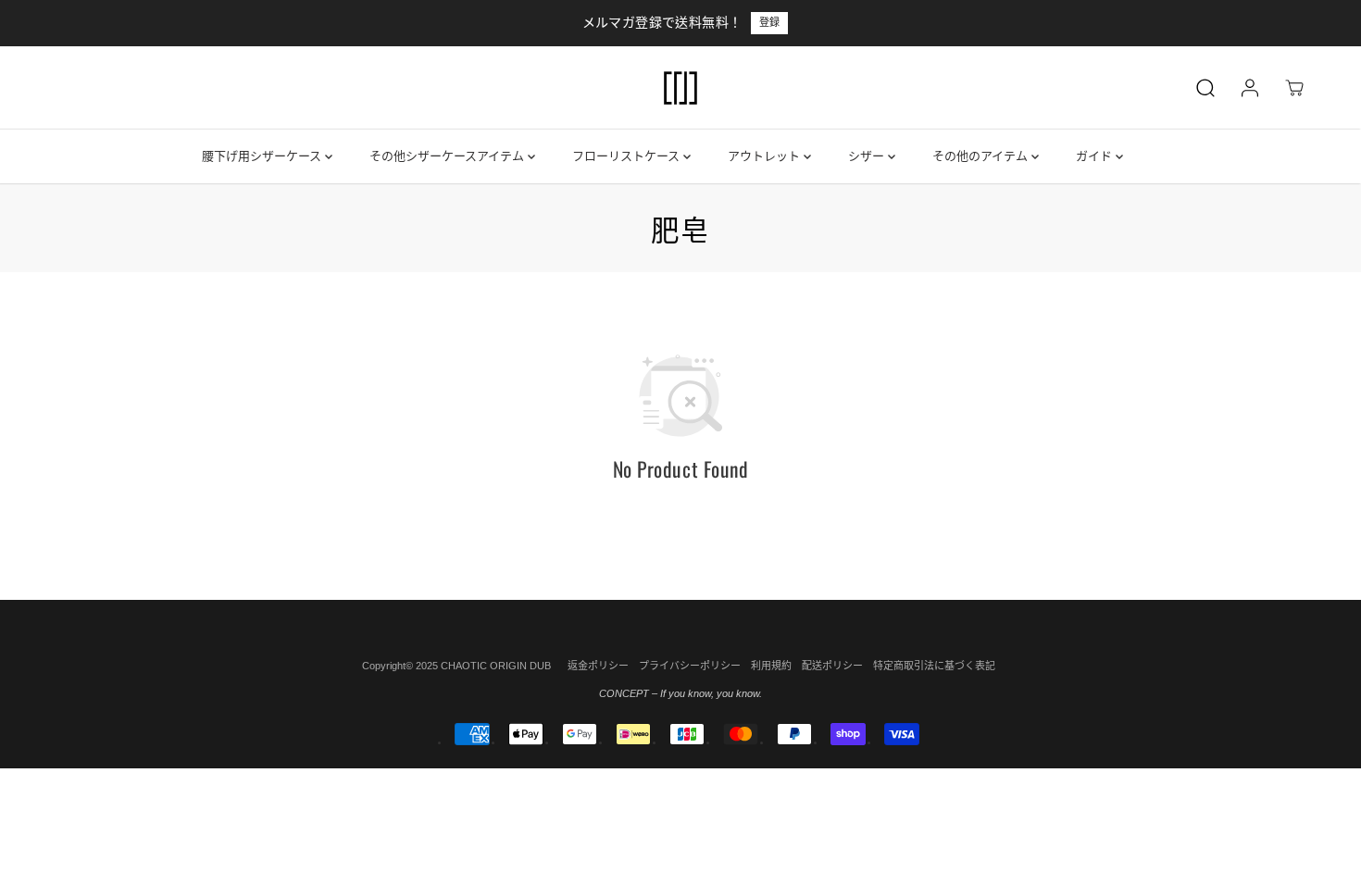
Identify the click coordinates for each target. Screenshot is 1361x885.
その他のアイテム (981, 156)
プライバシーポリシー (690, 665)
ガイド (1096, 156)
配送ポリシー (832, 665)
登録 (769, 22)
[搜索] (1205, 88)
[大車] (1294, 88)
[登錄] (1250, 88)
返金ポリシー (598, 665)
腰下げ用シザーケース (263, 156)
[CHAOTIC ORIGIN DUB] (680, 88)
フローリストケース (627, 156)
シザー (868, 156)
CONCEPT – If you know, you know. (680, 693)
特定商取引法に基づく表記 (934, 665)
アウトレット (766, 156)
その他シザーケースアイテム (448, 156)
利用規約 (771, 665)
